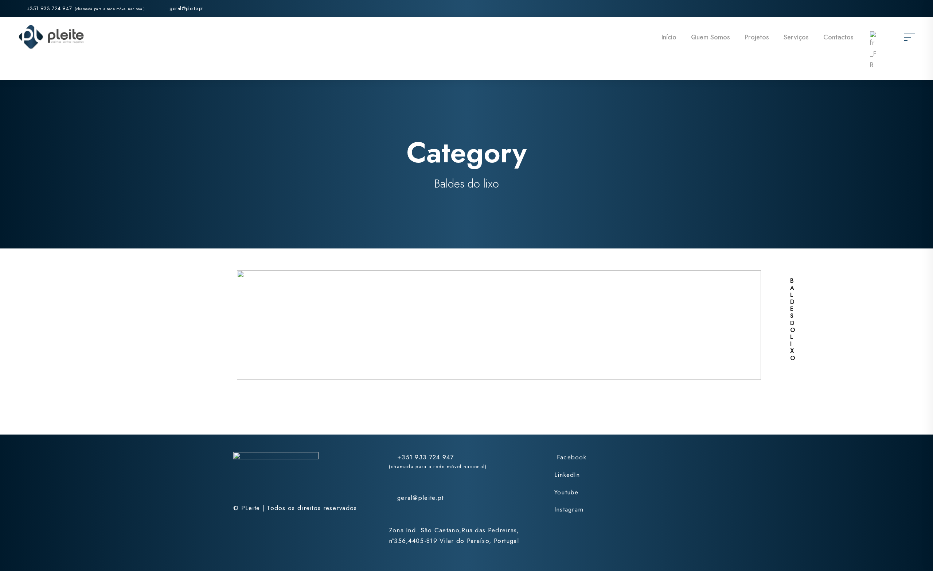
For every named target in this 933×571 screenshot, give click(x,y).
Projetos (757, 37)
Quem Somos (710, 37)
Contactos (838, 37)
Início (668, 37)
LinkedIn (567, 474)
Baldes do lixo (793, 319)
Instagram (568, 509)
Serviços (796, 37)
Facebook (571, 457)
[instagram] (912, 8)
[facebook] (873, 8)
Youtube (566, 492)
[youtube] (899, 8)
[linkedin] (886, 8)
